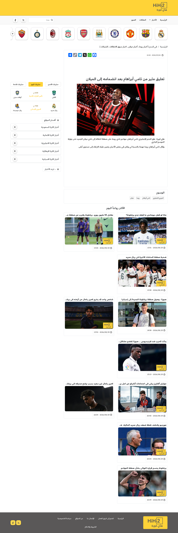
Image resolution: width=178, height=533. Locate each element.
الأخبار (154, 20)
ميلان (132, 198)
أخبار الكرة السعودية (50, 127)
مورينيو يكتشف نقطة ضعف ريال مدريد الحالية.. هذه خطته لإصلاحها (142, 425)
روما (138, 198)
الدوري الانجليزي (158, 198)
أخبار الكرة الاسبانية (50, 159)
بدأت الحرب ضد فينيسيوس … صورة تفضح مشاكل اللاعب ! (142, 341)
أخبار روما (143, 46)
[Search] (52, 20)
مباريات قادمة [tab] (18, 84)
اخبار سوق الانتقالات (118, 46)
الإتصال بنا (90, 518)
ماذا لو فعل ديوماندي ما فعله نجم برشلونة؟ (146, 215)
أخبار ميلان (133, 46)
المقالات (142, 20)
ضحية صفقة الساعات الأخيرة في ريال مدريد (146, 257)
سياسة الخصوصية (64, 518)
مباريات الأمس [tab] (53, 84)
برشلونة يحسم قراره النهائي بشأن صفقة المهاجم (143, 468)
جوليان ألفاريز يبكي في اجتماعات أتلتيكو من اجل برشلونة (142, 383)
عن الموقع (79, 518)
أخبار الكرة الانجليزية (50, 143)
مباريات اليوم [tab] (35, 84)
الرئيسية (163, 20)
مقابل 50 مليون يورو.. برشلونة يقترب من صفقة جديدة (89, 215)
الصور (133, 20)
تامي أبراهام (146, 198)
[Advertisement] (55, 7)
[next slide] (13, 34)
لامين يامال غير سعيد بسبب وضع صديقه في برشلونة (89, 383)
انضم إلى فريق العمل (106, 518)
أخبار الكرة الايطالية (50, 151)
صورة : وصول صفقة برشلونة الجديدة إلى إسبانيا (144, 299)
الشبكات (104, 46)
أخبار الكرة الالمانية (51, 135)
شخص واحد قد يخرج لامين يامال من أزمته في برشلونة (89, 299)
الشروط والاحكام (90, 527)
